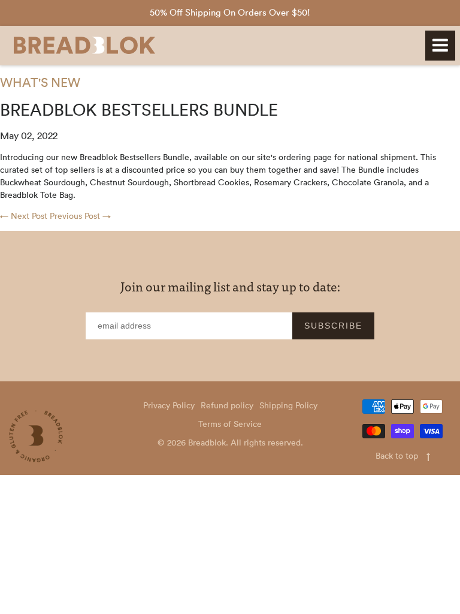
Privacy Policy (169, 405)
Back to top (398, 455)
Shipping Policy (288, 405)
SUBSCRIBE (333, 325)
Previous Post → (80, 215)
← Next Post (23, 215)
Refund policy (227, 405)
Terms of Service (230, 424)
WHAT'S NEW (40, 82)
